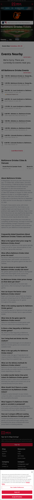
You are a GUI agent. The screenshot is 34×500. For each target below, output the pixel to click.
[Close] (32, 472)
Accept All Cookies (17, 497)
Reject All (17, 492)
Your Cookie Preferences (17, 487)
